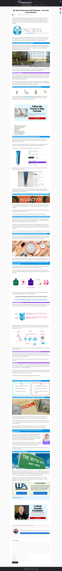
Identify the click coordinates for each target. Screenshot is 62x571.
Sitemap (25, 568)
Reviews (32, 14)
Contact (37, 568)
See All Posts (34, 533)
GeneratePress (37, 569)
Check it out (37, 118)
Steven (16, 14)
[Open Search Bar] (47, 5)
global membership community (42, 531)
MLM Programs (28, 14)
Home (13, 525)
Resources (28, 568)
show (22, 497)
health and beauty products (30, 96)
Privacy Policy (33, 568)
